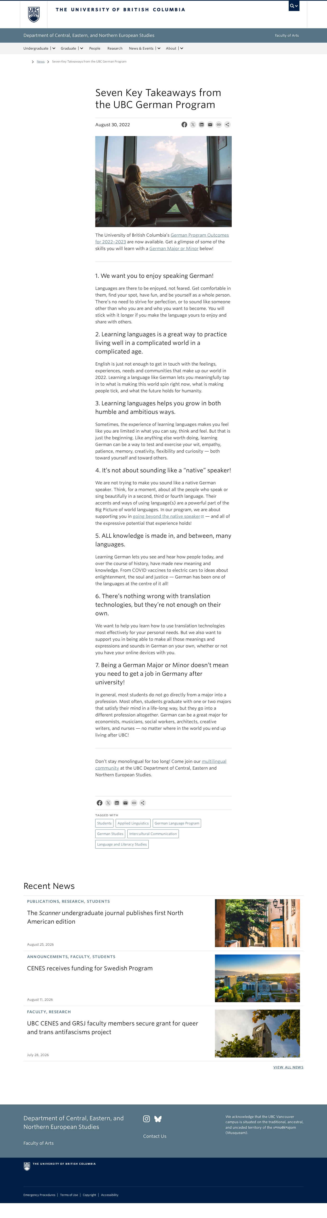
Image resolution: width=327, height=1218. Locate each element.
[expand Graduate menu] (82, 48)
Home (26, 61)
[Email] (210, 125)
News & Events (141, 48)
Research (115, 48)
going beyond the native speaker (166, 516)
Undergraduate (35, 48)
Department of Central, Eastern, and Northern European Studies (88, 35)
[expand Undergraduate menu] (54, 48)
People (94, 48)
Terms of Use (69, 1195)
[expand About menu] (182, 48)
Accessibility (109, 1195)
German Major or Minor (173, 248)
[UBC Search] (294, 6)
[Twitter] (193, 125)
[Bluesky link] (159, 1120)
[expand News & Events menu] (159, 48)
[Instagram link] (148, 1120)
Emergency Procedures (39, 1195)
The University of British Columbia (33, 14)
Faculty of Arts (287, 35)
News (41, 61)
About (171, 48)
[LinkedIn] (201, 125)
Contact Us (154, 1136)
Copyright (89, 1195)
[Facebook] (184, 125)
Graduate (68, 48)
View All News (288, 1067)
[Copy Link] (218, 125)
